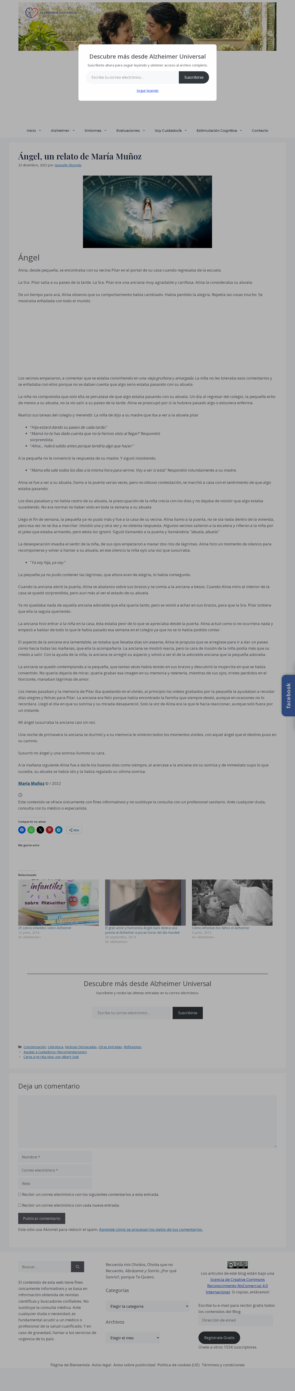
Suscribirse (194, 77)
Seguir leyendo (148, 90)
